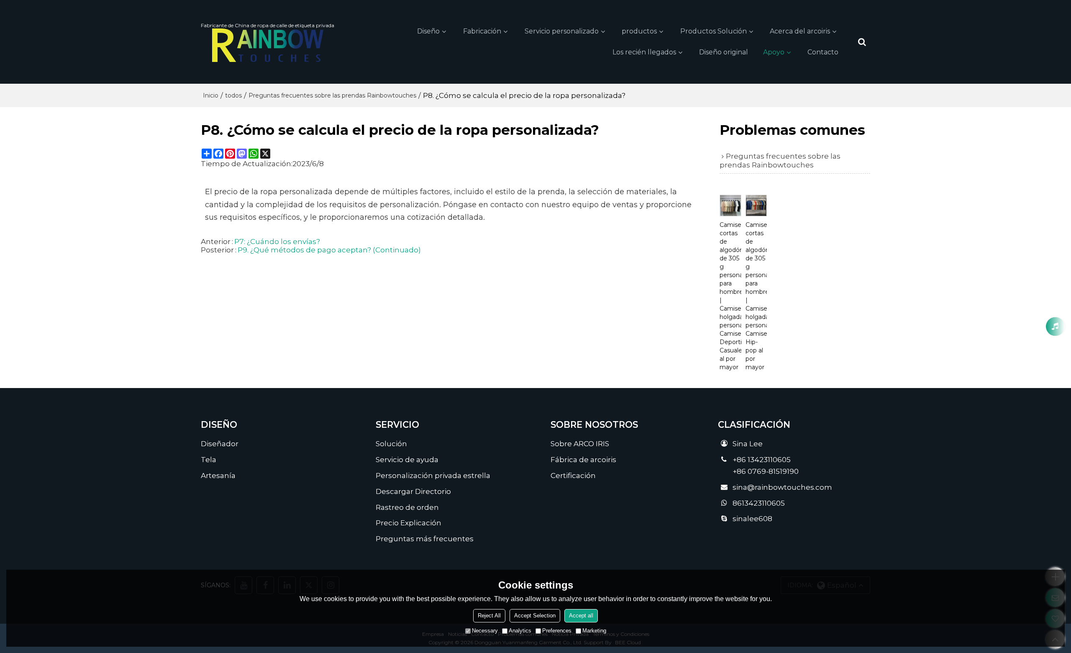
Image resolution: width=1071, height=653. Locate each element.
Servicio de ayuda (407, 459)
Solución (391, 443)
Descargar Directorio (413, 491)
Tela (208, 459)
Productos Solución (713, 31)
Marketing (594, 630)
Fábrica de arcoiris (583, 459)
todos (233, 95)
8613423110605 (759, 503)
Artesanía (218, 475)
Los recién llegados (644, 52)
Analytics (520, 630)
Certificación (573, 475)
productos (639, 31)
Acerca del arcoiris (800, 31)
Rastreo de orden (407, 507)
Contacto (822, 52)
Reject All (489, 615)
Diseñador (219, 443)
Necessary (485, 630)
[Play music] (1055, 326)
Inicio (210, 95)
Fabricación (482, 31)
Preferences (556, 630)
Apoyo (773, 52)
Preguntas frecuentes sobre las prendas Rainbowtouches (332, 95)
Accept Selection (535, 615)
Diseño (428, 31)
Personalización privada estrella (433, 475)
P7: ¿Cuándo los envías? (277, 241)
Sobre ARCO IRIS (580, 443)
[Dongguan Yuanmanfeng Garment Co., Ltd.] (267, 45)
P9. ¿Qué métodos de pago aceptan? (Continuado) (329, 250)
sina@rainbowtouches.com (782, 487)
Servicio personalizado (562, 31)
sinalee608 (752, 518)
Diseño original (723, 52)
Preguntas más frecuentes (425, 538)
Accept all (581, 615)
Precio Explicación (408, 522)
